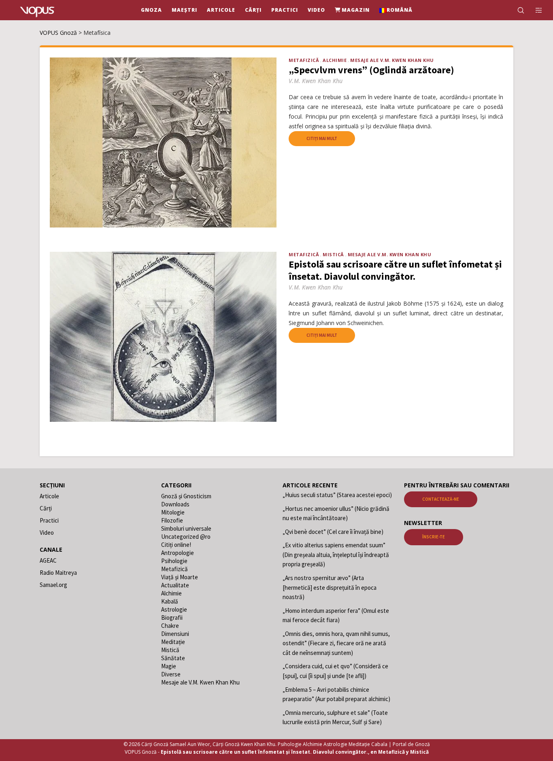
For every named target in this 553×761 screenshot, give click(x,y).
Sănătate (173, 658)
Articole (49, 496)
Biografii (172, 617)
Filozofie (172, 520)
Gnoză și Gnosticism (186, 496)
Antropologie (177, 553)
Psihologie (174, 561)
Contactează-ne (440, 499)
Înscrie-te (433, 537)
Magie (168, 666)
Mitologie (173, 512)
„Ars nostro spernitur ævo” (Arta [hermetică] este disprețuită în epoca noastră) (329, 587)
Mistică (333, 254)
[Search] (515, 10)
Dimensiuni (175, 634)
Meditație (173, 642)
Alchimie (335, 60)
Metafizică (304, 60)
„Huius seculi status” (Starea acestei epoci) (337, 495)
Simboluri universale (186, 528)
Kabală (169, 601)
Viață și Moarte (179, 577)
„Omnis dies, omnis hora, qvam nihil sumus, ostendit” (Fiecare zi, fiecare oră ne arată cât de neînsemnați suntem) (336, 643)
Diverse (171, 674)
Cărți (46, 508)
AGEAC (48, 560)
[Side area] (534, 10)
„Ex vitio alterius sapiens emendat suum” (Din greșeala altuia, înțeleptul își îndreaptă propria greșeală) (336, 554)
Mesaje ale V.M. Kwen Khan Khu (392, 60)
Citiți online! (176, 544)
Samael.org (53, 585)
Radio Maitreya (58, 572)
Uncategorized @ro (186, 536)
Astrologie (174, 609)
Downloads (175, 504)
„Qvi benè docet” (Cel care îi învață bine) (333, 532)
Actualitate (175, 585)
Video (47, 532)
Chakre (170, 625)
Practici (49, 520)
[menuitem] (395, 10)
